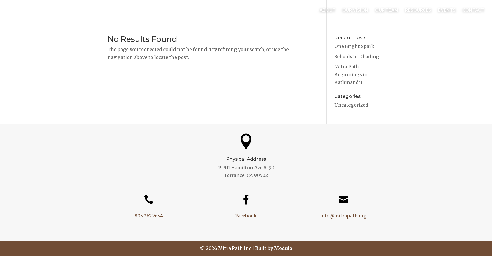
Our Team (386, 10)
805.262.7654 (149, 216)
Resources (418, 10)
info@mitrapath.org (343, 216)
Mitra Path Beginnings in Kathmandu (351, 74)
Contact (473, 10)
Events (447, 10)
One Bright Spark (354, 46)
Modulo (283, 248)
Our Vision (355, 10)
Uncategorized (351, 105)
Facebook (246, 216)
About (327, 10)
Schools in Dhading (356, 57)
